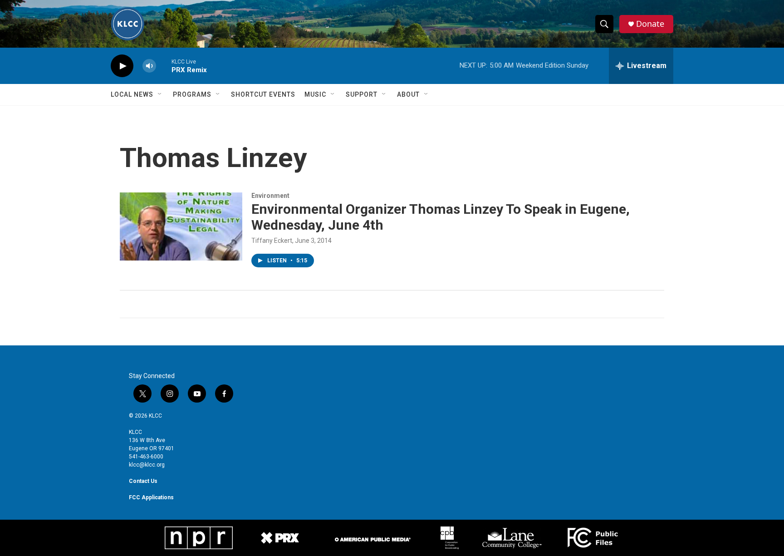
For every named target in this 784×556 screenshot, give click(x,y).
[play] (122, 66)
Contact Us (143, 481)
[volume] (149, 66)
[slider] (163, 65)
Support (361, 94)
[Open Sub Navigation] (160, 94)
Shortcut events (263, 94)
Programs (192, 94)
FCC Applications (151, 497)
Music (315, 94)
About (408, 94)
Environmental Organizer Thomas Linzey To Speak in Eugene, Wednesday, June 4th (440, 217)
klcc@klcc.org (147, 465)
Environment (270, 195)
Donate (650, 24)
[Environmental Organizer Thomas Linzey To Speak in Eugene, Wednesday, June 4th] (181, 226)
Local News (132, 94)
